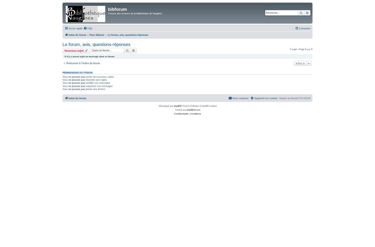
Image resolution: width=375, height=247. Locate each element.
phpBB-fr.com (193, 110)
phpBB (177, 106)
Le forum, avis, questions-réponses (96, 44)
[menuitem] (88, 28)
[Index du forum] (86, 13)
